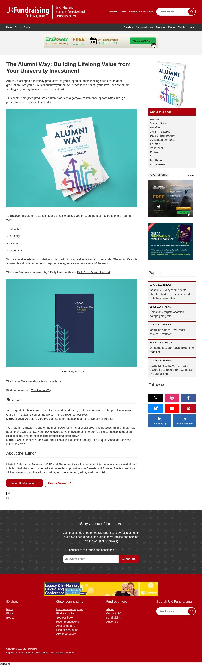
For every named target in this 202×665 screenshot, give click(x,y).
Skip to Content (26, 653)
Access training (66, 625)
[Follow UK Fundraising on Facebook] (188, 398)
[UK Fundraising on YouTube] (172, 408)
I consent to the (91, 549)
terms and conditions (101, 549)
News (9, 27)
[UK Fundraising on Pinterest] (188, 408)
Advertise (112, 11)
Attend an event (66, 634)
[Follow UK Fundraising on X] (155, 398)
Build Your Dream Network (93, 272)
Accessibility (41, 653)
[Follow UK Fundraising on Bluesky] (155, 408)
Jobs (191, 27)
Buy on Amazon (58, 483)
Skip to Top (11, 653)
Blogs (18, 27)
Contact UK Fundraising (141, 11)
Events (171, 27)
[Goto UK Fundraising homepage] (45, 12)
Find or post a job (67, 629)
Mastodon (5, 663)
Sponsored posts (144, 27)
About (123, 11)
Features (160, 27)
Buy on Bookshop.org (23, 483)
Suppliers (128, 27)
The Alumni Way (41, 390)
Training (182, 27)
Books (27, 27)
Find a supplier (65, 613)
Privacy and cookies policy (62, 653)
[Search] (192, 12)
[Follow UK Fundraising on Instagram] (172, 398)
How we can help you (69, 609)
